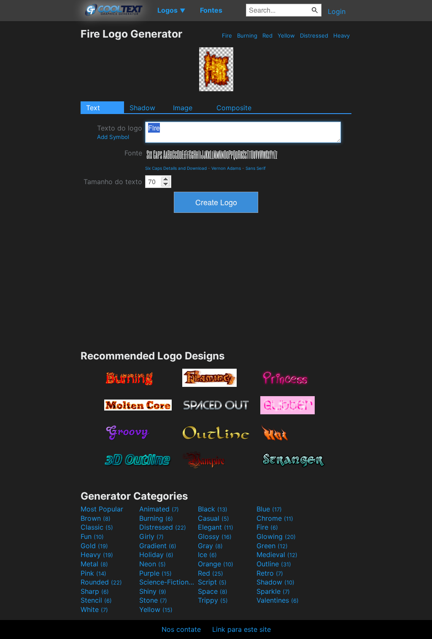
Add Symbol (113, 136)
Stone (153, 600)
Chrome (274, 518)
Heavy (341, 35)
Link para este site (241, 629)
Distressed (314, 35)
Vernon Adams (226, 168)
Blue (269, 509)
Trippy (213, 600)
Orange (215, 564)
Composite (233, 107)
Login (337, 11)
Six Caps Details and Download (176, 168)
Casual (213, 518)
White (94, 609)
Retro (269, 573)
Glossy (215, 536)
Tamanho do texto (113, 181)
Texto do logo (119, 132)
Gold (94, 545)
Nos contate (181, 629)
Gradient (157, 545)
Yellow (286, 35)
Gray (210, 545)
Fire (227, 35)
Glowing (276, 536)
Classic (97, 527)
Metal (94, 564)
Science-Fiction (167, 582)
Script (212, 582)
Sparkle (273, 591)
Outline (273, 564)
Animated (159, 509)
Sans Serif (256, 168)
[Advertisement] (40, 154)
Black (212, 509)
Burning (247, 35)
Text (93, 107)
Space (212, 591)
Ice (207, 554)
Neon (152, 564)
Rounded (101, 582)
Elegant (215, 527)
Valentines (277, 600)
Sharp (95, 591)
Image (182, 107)
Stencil (96, 600)
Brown (96, 518)
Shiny (152, 591)
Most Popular (102, 509)
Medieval (276, 554)
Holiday (156, 554)
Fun (92, 536)
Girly (151, 536)
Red (267, 35)
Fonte (133, 153)
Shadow (142, 107)
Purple (155, 573)
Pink (93, 573)
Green (272, 545)
